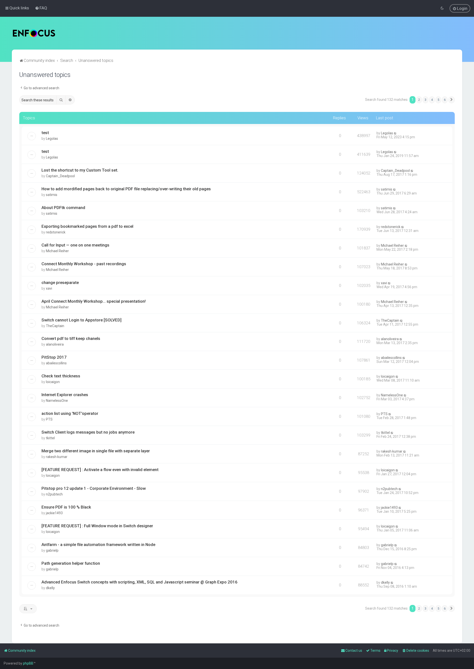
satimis (51, 195)
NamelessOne (57, 401)
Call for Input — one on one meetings (75, 245)
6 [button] (445, 100)
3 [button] (425, 100)
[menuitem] (41, 8)
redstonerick (55, 232)
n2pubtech (54, 494)
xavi (49, 288)
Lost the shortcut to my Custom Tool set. (79, 170)
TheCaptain (55, 326)
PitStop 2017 (54, 357)
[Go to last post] (395, 133)
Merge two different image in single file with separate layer (95, 450)
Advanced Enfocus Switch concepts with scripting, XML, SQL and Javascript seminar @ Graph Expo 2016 (139, 582)
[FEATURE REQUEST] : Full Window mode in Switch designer (97, 525)
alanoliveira (55, 344)
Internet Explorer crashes (64, 394)
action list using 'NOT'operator (69, 413)
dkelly (50, 588)
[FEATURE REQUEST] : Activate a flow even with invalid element (99, 469)
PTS (49, 419)
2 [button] (419, 100)
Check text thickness (60, 375)
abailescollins (56, 363)
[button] (451, 99)
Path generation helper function (70, 563)
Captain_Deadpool (60, 176)
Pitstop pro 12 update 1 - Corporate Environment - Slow (93, 488)
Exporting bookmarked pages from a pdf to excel (87, 226)
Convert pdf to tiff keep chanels (70, 338)
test (45, 132)
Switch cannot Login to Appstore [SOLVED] (81, 319)
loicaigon (53, 382)
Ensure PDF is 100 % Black (66, 507)
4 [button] (432, 100)
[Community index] (34, 33)
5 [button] (438, 100)
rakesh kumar (56, 457)
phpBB (28, 663)
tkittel (50, 438)
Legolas (52, 139)
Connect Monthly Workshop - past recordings (83, 263)
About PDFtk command (63, 207)
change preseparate (60, 282)
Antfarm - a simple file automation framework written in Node (98, 544)
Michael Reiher (57, 251)
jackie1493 (54, 513)
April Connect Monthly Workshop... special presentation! (93, 301)
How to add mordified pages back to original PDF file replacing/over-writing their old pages (126, 188)
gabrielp (52, 550)
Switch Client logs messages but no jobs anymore (88, 432)
